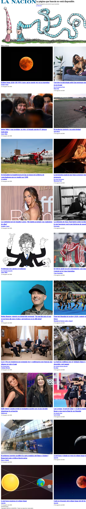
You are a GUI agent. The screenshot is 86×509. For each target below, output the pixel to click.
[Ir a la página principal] (18, 3)
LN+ (2, 321)
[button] (27, 64)
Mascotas (56, 88)
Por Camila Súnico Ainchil (61, 366)
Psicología (56, 226)
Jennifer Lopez (5, 226)
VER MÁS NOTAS (4, 506)
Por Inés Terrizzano (59, 179)
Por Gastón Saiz (58, 413)
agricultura (57, 131)
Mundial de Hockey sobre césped (63, 321)
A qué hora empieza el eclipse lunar (14, 501)
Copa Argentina (58, 273)
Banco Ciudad (5, 460)
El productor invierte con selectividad (67, 129)
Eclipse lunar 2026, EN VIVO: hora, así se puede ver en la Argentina (25, 82)
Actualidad (4, 179)
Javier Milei (4, 134)
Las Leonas (57, 415)
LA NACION (39, 5)
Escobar (56, 368)
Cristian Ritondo (5, 368)
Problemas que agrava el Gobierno (13, 269)
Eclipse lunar (4, 84)
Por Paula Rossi (5, 366)
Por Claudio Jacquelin (6, 271)
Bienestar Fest (58, 181)
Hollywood (4, 413)
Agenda (56, 458)
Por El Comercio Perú (59, 87)
